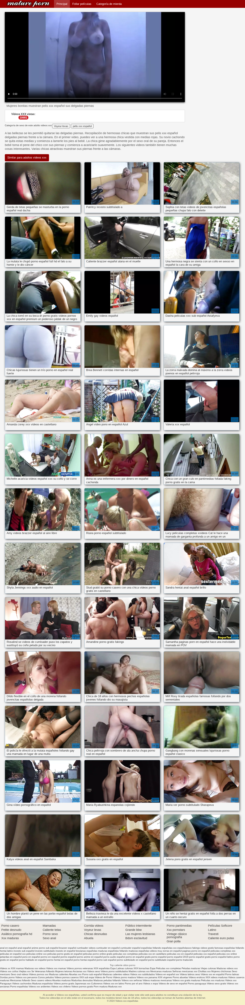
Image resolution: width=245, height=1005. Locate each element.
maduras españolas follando (113, 951)
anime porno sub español (45, 947)
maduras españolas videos (142, 951)
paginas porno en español (196, 951)
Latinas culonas (124, 968)
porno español (158, 957)
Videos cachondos (22, 983)
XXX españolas (102, 968)
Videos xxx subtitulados (142, 974)
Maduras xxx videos (35, 968)
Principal (61, 4)
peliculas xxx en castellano (152, 953)
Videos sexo (93, 971)
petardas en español (11, 957)
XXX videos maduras (217, 977)
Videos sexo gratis (216, 983)
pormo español (68, 957)
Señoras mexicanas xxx (185, 971)
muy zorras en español (170, 951)
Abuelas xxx (75, 974)
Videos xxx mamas (56, 968)
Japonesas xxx (83, 983)
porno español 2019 (177, 957)
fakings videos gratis (203, 947)
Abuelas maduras (61, 980)
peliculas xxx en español (180, 953)
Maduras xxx (115, 986)
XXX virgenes (165, 977)
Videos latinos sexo (190, 974)
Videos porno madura (124, 977)
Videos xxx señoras (132, 980)
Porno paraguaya (197, 983)
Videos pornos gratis (82, 986)
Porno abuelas (180, 977)
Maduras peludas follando (107, 980)
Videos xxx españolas (28, 4)
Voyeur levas (61, 126)
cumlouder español (130, 947)
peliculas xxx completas (125, 953)
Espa (113, 968)
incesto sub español (24, 951)
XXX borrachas (141, 968)
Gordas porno (7, 977)
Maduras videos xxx (227, 968)
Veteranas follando (44, 971)
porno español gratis (200, 957)
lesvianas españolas (86, 951)
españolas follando (151, 947)
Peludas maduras (191, 968)
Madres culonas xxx (139, 971)
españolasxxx (184, 947)
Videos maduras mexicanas (157, 980)
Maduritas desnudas (82, 980)
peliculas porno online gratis (97, 953)
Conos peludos (46, 977)
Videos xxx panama (147, 977)
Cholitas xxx (204, 971)
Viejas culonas (208, 968)
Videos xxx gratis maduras (186, 980)
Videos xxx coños (9, 971)
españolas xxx (169, 947)
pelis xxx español (82, 126)
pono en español (31, 957)
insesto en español (65, 951)
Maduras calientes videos (116, 974)
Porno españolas (19, 986)
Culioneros (96, 983)
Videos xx (5, 968)
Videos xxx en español (212, 974)
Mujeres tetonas (63, 971)
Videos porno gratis (64, 983)
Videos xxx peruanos (26, 977)
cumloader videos (86, 947)
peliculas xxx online (226, 953)
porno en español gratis (138, 957)
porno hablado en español (32, 959)
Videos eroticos (197, 977)
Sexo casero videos (41, 980)
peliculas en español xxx (13, 953)
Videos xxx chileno (61, 986)
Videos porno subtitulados (114, 971)
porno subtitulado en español (132, 959)
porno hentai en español (60, 959)
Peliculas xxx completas (168, 968)
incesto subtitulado (45, 951)
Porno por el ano (133, 983)
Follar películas (81, 4)
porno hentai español (85, 959)
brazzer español (67, 947)
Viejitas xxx (25, 971)
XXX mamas (17, 968)
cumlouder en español (108, 947)
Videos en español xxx (168, 974)
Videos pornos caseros (66, 977)
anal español (24, 947)
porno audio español (114, 957)
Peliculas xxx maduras (213, 980)
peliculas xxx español (205, 953)
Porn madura (101, 986)
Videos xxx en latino (113, 983)
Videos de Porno (103, 977)
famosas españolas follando (229, 947)
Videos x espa (150, 983)
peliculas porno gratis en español (64, 953)
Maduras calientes (58, 974)
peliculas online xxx (36, 953)
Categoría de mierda (109, 4)
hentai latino (6, 951)
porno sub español (106, 959)
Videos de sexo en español (173, 983)
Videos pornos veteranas (80, 968)
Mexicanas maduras (161, 971)
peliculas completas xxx (222, 951)
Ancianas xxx (79, 971)
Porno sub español (92, 974)
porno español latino (222, 957)
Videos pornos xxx (38, 974)
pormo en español (50, 957)
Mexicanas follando (20, 980)
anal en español (8, 947)
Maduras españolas (42, 983)
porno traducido (184, 959)
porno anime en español (90, 957)
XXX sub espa (86, 977)
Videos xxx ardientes (39, 986)
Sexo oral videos (20, 974)
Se (32, 971)
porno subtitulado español (162, 959)
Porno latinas (232, 974)
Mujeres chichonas (221, 971)
